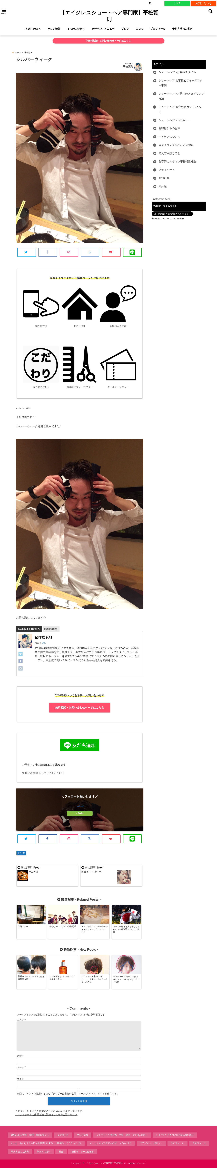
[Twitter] (25, 654)
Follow (80, 806)
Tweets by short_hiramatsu (168, 218)
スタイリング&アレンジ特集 (176, 145)
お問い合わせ (203, 3)
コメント (21, 1020)
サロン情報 (54, 29)
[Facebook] (25, 661)
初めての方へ (33, 29)
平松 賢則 (128, 66)
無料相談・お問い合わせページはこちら (109, 41)
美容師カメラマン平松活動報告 (177, 161)
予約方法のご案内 (182, 29)
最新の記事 (51, 629)
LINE (177, 3)
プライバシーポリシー (151, 1143)
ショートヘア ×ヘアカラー (175, 120)
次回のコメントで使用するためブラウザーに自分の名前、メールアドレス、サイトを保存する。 (68, 1094)
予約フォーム (199, 1143)
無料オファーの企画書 (83, 1152)
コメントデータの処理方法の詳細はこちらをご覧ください (46, 1114)
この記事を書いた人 (30, 629)
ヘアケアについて (169, 136)
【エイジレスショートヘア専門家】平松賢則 (109, 16)
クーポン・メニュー (103, 29)
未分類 (21, 853)
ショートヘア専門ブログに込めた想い (175, 1135)
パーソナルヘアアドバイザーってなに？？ (111, 1143)
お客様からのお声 (169, 128)
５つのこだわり (76, 29)
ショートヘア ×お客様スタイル (177, 72)
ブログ (125, 29)
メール (21, 1067)
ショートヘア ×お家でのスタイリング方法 (181, 96)
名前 (20, 1056)
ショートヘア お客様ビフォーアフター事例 (181, 83)
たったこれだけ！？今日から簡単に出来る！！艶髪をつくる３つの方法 (46, 1143)
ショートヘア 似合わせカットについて (181, 109)
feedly (80, 813)
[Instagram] (25, 668)
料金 (61, 1152)
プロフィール (157, 29)
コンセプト (62, 1135)
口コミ (139, 29)
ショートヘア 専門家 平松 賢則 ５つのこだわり (122, 1135)
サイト (20, 1079)
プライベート (167, 169)
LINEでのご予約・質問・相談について (30, 1135)
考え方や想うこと (169, 153)
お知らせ (164, 178)
